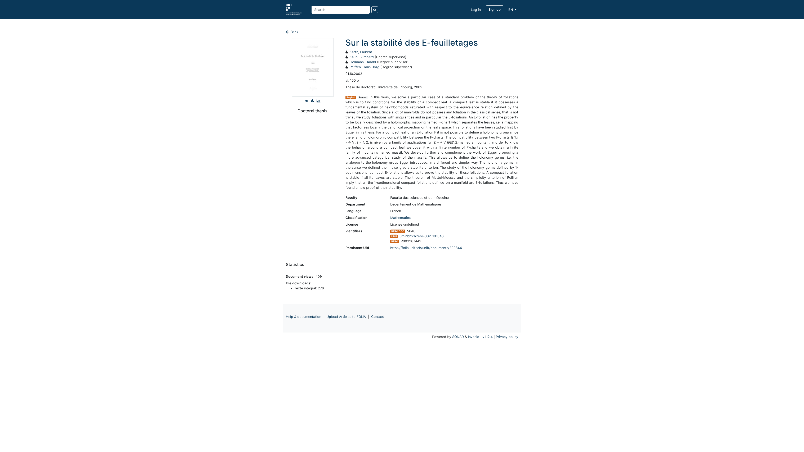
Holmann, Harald (363, 62)
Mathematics (400, 218)
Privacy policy (507, 337)
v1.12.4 (487, 337)
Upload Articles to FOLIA (346, 317)
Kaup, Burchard (362, 57)
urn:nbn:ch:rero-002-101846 (421, 236)
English (351, 97)
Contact (377, 317)
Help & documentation (303, 317)
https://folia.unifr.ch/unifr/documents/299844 (426, 248)
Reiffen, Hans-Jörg (364, 67)
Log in (476, 10)
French (363, 97)
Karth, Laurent (361, 52)
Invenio (473, 337)
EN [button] (511, 10)
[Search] (374, 9)
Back (294, 32)
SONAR (458, 337)
